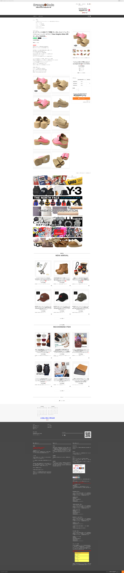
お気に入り (82, 70)
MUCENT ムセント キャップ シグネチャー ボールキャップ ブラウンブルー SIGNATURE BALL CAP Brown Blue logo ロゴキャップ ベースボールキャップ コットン (43, 308)
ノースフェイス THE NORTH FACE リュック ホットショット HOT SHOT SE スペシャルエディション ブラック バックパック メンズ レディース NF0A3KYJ (43, 380)
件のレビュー (45, 38)
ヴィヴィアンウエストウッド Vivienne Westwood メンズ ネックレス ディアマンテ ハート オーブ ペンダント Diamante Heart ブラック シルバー (43, 279)
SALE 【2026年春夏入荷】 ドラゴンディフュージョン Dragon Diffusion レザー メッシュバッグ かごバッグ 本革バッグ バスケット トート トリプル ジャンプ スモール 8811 (43, 351)
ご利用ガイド (35, 16)
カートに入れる (82, 98)
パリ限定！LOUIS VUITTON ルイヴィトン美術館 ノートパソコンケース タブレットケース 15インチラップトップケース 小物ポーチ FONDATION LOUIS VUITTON (81, 380)
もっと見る (62, 318)
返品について (88, 100)
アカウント (121, 0)
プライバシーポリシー (36, 434)
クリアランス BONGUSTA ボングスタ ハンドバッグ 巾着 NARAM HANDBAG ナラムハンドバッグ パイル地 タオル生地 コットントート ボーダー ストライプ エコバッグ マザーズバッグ (80, 351)
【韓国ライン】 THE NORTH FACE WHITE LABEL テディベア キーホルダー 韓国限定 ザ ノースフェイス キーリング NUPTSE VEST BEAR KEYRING (80, 280)
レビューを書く (62, 400)
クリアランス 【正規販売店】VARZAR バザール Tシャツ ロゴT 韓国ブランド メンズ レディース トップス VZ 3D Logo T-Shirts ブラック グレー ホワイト (62, 380)
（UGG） (37, 19)
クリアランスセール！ (39, 26)
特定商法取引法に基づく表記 (37, 433)
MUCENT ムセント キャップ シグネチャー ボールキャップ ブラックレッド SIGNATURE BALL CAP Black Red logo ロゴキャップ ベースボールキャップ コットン (62, 308)
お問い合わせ (40, 16)
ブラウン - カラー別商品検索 (40, 25)
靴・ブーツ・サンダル (39, 22)
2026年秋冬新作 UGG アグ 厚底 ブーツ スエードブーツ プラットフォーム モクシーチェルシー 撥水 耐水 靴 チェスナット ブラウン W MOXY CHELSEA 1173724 (62, 279)
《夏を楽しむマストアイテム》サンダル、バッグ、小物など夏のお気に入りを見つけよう (47, 21)
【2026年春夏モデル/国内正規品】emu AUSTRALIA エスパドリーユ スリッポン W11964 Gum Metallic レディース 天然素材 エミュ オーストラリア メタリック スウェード (62, 351)
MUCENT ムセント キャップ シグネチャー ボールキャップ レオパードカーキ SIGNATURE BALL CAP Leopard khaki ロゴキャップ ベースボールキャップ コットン (80, 308)
